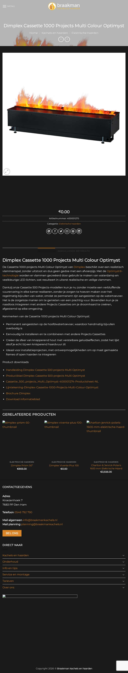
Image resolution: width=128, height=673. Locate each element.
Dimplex (79, 267)
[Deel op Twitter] (61, 231)
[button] (8, 6)
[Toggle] (124, 555)
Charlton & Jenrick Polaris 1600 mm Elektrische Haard (106, 467)
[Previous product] (67, 39)
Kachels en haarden (55, 33)
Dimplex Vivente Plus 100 (64, 465)
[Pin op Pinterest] (73, 231)
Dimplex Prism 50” (22, 465)
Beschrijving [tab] (46, 251)
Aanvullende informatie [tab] (74, 251)
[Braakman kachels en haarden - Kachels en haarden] (64, 6)
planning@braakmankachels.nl (42, 524)
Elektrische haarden (85, 33)
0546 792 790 (23, 512)
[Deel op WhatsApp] (49, 231)
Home (34, 33)
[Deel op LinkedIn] (79, 231)
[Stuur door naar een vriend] (67, 231)
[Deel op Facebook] (55, 231)
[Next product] (61, 39)
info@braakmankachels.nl (40, 520)
